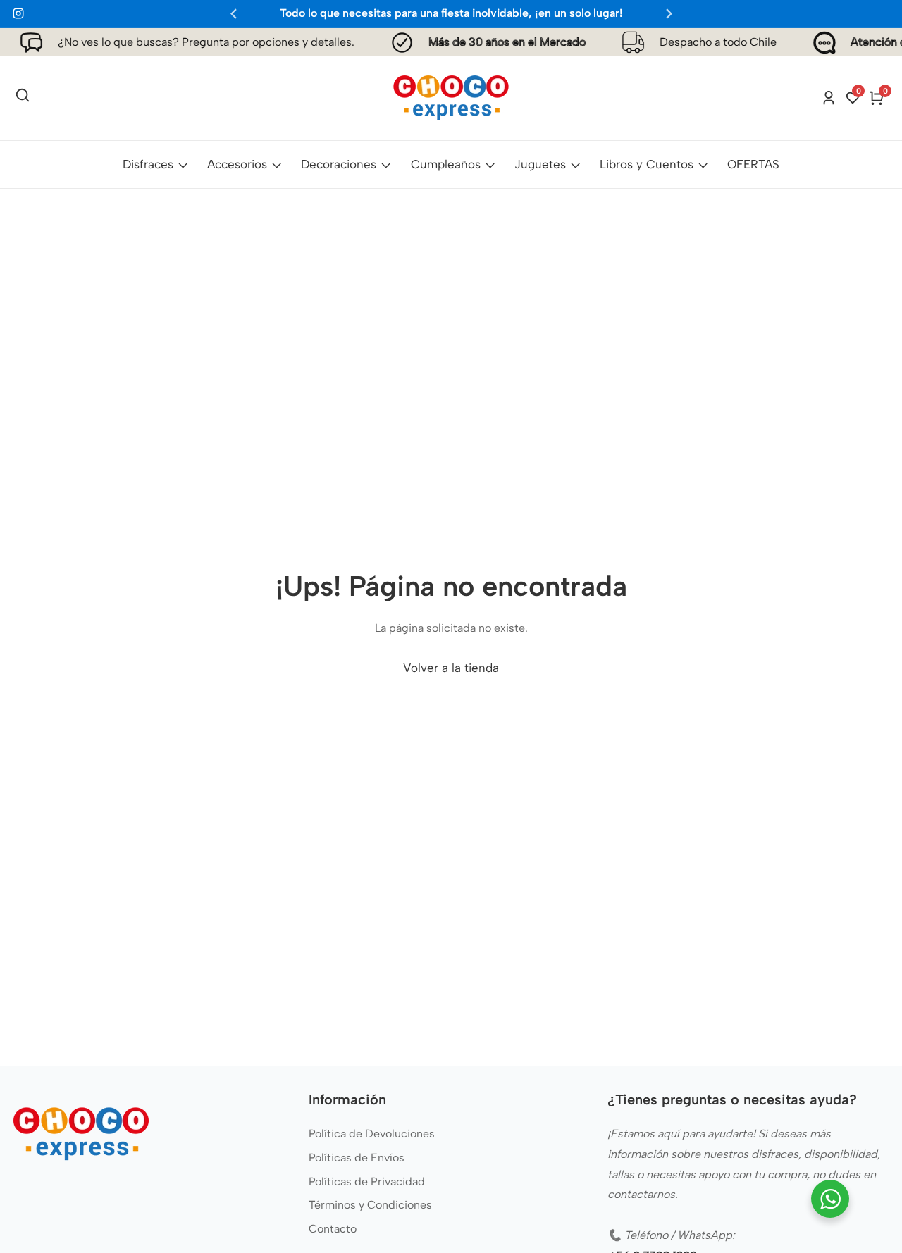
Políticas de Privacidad (367, 1181)
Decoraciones (338, 164)
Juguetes (540, 164)
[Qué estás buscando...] (23, 98)
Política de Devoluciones (372, 1133)
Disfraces (148, 164)
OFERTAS (753, 164)
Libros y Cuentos (646, 164)
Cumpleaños (446, 164)
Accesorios (237, 164)
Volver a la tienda (451, 668)
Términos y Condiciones (370, 1204)
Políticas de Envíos (356, 1157)
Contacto (333, 1228)
